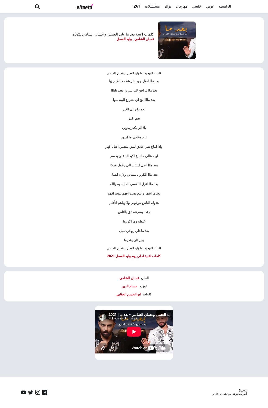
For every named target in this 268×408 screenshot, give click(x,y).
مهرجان (181, 6)
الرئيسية (225, 6)
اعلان (136, 6)
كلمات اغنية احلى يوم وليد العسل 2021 (134, 256)
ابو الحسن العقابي (128, 294)
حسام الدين (130, 286)
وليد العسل (124, 39)
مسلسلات (152, 6)
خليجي (197, 6)
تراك (167, 6)
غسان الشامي (144, 39)
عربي (210, 6)
